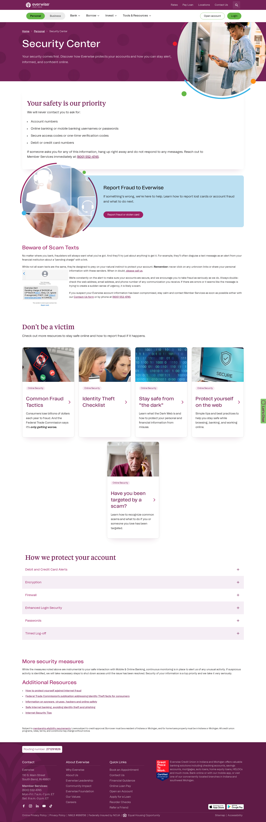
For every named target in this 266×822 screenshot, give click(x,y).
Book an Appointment (124, 770)
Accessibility (235, 815)
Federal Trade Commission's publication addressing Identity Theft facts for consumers (78, 696)
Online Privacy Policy (34, 815)
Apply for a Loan (120, 797)
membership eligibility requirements (52, 729)
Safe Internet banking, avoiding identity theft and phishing (60, 707)
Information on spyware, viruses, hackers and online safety (61, 702)
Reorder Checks (120, 802)
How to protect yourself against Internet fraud (53, 690)
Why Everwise (75, 770)
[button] (263, 411)
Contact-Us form (84, 297)
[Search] (236, 5)
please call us (134, 271)
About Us (72, 775)
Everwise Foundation (80, 791)
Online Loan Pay (120, 786)
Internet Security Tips (39, 713)
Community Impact (78, 786)
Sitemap (220, 815)
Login (234, 16)
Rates (174, 5)
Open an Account (121, 791)
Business (55, 16)
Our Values (73, 797)
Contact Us (221, 5)
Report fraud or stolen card (123, 214)
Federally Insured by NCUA (104, 815)
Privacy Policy (57, 815)
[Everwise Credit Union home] (38, 4)
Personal (39, 31)
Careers (71, 802)
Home (25, 31)
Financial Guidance (122, 780)
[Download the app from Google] (235, 807)
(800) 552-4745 (88, 156)
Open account (212, 16)
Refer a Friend (119, 807)
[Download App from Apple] (216, 807)
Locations (204, 5)
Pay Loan (188, 5)
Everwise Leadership (79, 780)
